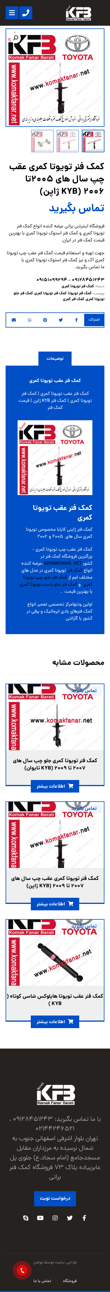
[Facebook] (84, 1218)
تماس (94, 267)
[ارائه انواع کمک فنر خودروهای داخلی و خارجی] (78, 12)
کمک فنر (74, 570)
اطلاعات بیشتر (51, 786)
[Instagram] (55, 1218)
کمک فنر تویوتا (80, 293)
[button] (15, 38)
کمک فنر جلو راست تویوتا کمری (48, 584)
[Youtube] (40, 1218)
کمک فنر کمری (73, 299)
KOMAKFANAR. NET (63, 563)
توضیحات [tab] (55, 359)
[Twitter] (70, 1218)
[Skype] (26, 1218)
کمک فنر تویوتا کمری (78, 286)
